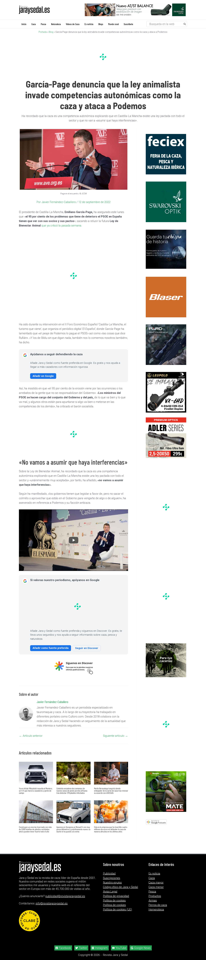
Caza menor (156, 890)
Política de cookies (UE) (117, 913)
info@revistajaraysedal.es (52, 907)
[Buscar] (185, 24)
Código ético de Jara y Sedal (120, 890)
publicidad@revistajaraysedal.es (65, 899)
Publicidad (109, 877)
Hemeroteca (156, 913)
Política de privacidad (116, 899)
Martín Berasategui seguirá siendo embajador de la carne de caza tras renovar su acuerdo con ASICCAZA (111, 790)
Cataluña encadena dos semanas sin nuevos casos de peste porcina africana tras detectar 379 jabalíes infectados (71, 790)
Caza (152, 881)
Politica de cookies (114, 904)
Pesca (152, 895)
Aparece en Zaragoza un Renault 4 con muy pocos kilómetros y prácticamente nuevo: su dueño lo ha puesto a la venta (73, 829)
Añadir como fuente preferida (51, 648)
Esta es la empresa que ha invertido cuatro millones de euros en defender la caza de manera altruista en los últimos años (110, 829)
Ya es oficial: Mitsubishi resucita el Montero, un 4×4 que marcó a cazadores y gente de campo (35, 790)
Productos (155, 899)
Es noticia (154, 877)
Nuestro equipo (112, 886)
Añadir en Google (43, 376)
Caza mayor (156, 886)
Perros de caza (158, 908)
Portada (43, 32)
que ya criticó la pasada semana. (61, 225)
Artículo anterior (30, 735)
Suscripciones (111, 881)
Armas (153, 904)
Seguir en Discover (86, 648)
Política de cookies (114, 908)
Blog (51, 32)
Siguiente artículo (115, 735)
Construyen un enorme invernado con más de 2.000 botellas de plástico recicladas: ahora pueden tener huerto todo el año (35, 829)
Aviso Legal (110, 895)
